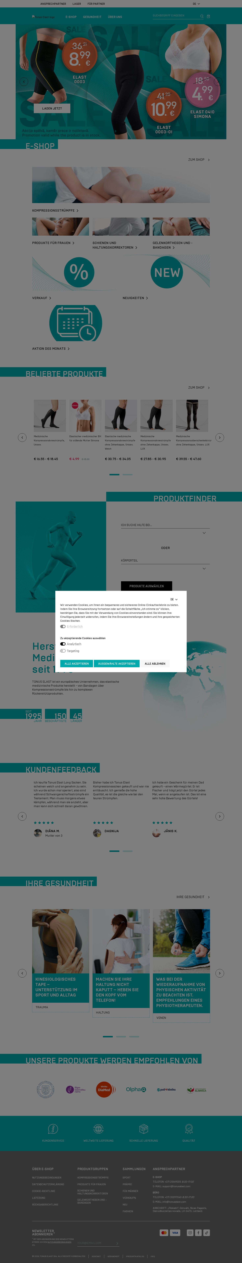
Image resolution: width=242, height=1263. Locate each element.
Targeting (73, 651)
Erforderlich (75, 626)
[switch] (63, 644)
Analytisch (74, 644)
